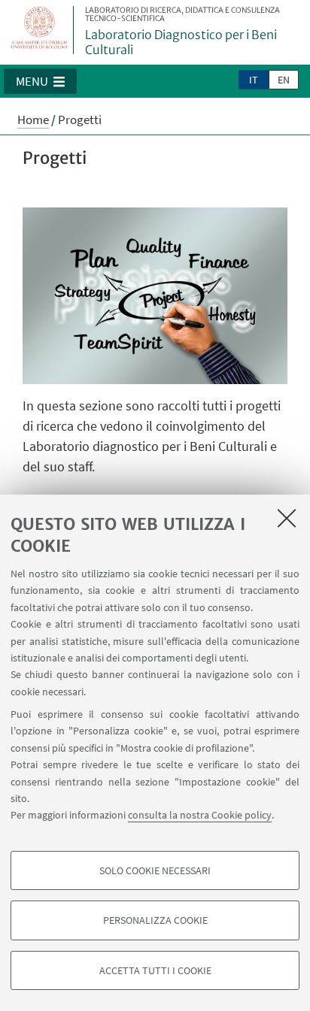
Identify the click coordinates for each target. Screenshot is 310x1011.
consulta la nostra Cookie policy (200, 815)
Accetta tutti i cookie (155, 970)
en (284, 79)
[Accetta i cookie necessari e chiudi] (287, 518)
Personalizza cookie (155, 920)
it (253, 79)
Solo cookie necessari (155, 870)
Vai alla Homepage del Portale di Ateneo (40, 30)
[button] (40, 81)
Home (33, 119)
